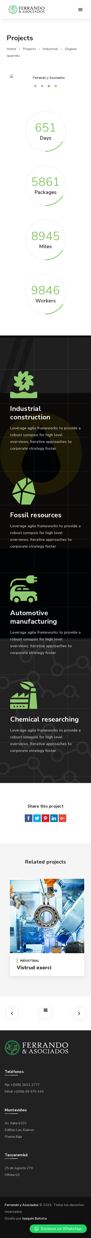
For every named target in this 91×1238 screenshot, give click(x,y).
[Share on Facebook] (28, 818)
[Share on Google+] (62, 818)
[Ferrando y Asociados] (27, 9)
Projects (29, 49)
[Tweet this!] (37, 818)
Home (11, 49)
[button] (58, 1228)
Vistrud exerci (34, 967)
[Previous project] (12, 1013)
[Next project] (79, 1013)
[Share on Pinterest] (45, 818)
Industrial (50, 49)
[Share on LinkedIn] (54, 818)
